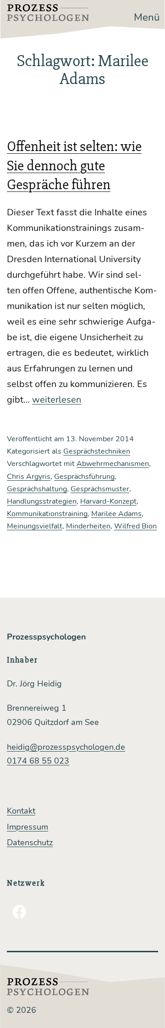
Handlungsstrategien (42, 501)
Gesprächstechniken (96, 451)
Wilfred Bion (135, 526)
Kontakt (21, 810)
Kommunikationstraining (47, 514)
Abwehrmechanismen (113, 464)
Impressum (27, 826)
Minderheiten (88, 526)
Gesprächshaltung (37, 489)
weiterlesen (56, 399)
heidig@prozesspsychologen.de (66, 747)
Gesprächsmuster (100, 489)
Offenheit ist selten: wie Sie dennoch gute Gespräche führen (74, 165)
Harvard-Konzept (108, 501)
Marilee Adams (116, 514)
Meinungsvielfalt (34, 526)
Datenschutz (30, 842)
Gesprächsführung (84, 477)
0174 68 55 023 (38, 760)
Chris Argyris (28, 477)
